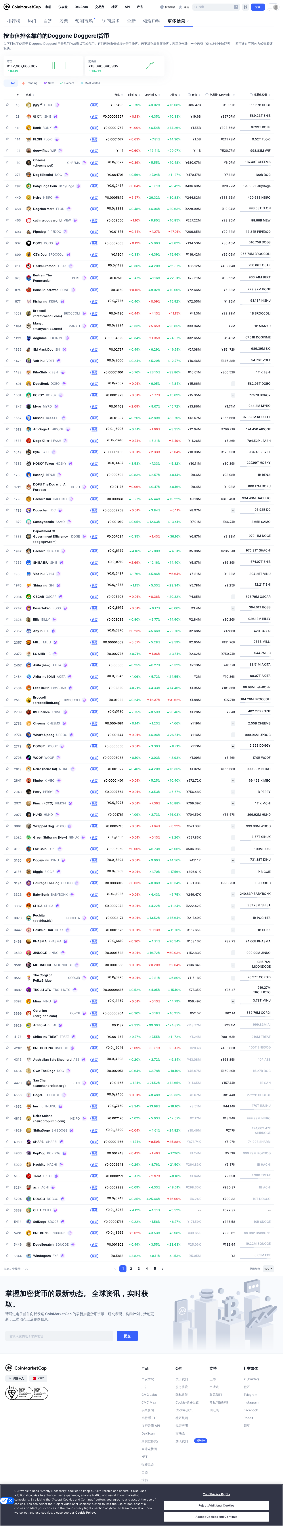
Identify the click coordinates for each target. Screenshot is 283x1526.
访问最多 (111, 21)
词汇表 (214, 1410)
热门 (31, 21)
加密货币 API (151, 1425)
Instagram (251, 1402)
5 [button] (155, 1268)
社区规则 (182, 1418)
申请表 (214, 1387)
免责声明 (182, 1425)
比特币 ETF (149, 1418)
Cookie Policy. (85, 1512)
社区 (247, 1387)
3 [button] (139, 1268)
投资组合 (148, 1464)
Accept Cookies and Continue (216, 1516)
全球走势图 (149, 1449)
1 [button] (123, 1268)
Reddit (248, 1418)
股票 (63, 21)
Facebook (251, 1410)
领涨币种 (152, 21)
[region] (101, 7)
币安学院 (148, 1379)
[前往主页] (22, 7)
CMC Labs (149, 1394)
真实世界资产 (151, 1441)
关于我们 (182, 1379)
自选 (47, 21)
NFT (144, 1456)
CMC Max (149, 1402)
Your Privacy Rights (216, 1494)
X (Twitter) (251, 1379)
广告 (145, 1387)
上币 (213, 1379)
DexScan (148, 1433)
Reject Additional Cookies (216, 1505)
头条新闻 (148, 1410)
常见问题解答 (219, 1402)
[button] (43, 66)
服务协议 (182, 1387)
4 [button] (147, 1268)
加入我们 (182, 1441)
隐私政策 (182, 1394)
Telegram (250, 1394)
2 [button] (131, 1268)
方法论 (180, 1433)
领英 (247, 1425)
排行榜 (13, 21)
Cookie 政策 (184, 1410)
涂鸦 (145, 1480)
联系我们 (216, 1394)
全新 (131, 21)
